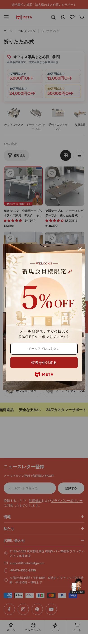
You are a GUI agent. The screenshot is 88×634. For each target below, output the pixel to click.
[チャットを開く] (77, 586)
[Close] (79, 249)
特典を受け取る (44, 362)
